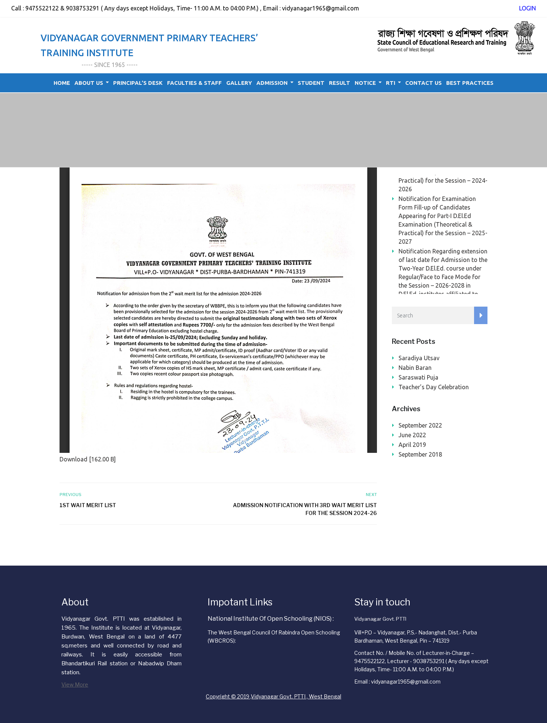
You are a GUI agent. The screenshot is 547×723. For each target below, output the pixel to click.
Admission (272, 83)
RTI (390, 83)
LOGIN (527, 8)
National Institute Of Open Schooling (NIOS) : (271, 618)
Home (62, 83)
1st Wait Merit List (88, 505)
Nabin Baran (415, 367)
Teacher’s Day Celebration (434, 387)
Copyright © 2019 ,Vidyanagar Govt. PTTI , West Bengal (273, 696)
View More (74, 684)
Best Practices (469, 83)
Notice (365, 83)
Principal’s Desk (138, 83)
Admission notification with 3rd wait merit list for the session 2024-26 (305, 509)
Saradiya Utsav (419, 358)
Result (339, 83)
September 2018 (420, 454)
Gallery (239, 83)
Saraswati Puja (418, 377)
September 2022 (420, 425)
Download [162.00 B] (88, 459)
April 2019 (412, 444)
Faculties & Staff (194, 83)
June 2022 (412, 435)
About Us (88, 83)
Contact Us (423, 83)
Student (311, 83)
